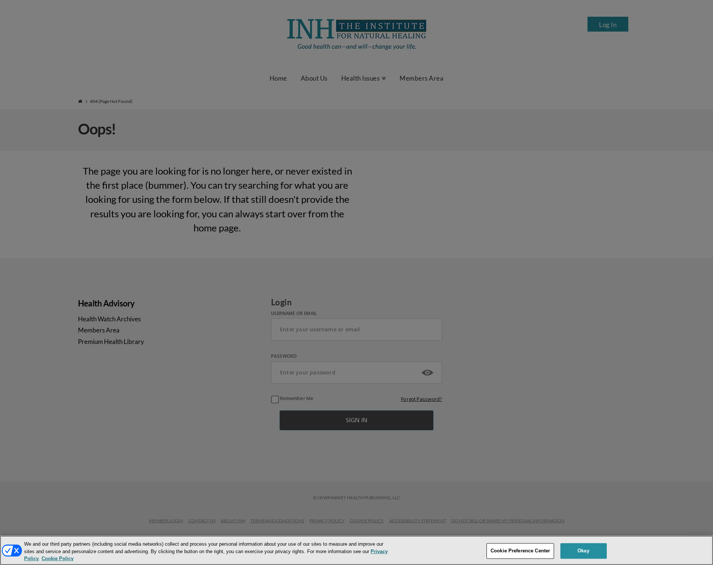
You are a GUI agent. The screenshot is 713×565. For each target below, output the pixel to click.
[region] (356, 550)
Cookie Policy (58, 559)
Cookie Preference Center (520, 550)
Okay (583, 550)
